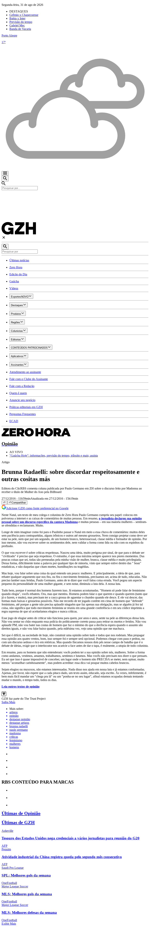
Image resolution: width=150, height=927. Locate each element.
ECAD (13, 421)
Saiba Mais (8, 702)
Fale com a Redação (21, 386)
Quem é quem (18, 393)
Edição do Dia (18, 274)
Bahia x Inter (17, 18)
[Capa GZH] (75, 196)
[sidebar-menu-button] (5, 173)
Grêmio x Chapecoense (23, 15)
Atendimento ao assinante (25, 372)
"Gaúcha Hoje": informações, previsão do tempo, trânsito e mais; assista (53, 455)
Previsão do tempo (20, 22)
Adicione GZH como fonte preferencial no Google (37, 508)
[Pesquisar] (5, 247)
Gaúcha (14, 281)
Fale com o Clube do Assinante (28, 379)
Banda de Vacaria (20, 29)
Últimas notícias (19, 260)
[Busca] (5, 178)
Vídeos (13, 288)
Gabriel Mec (17, 25)
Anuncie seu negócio (22, 400)
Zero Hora (15, 267)
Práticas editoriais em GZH (26, 407)
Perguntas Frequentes (22, 414)
